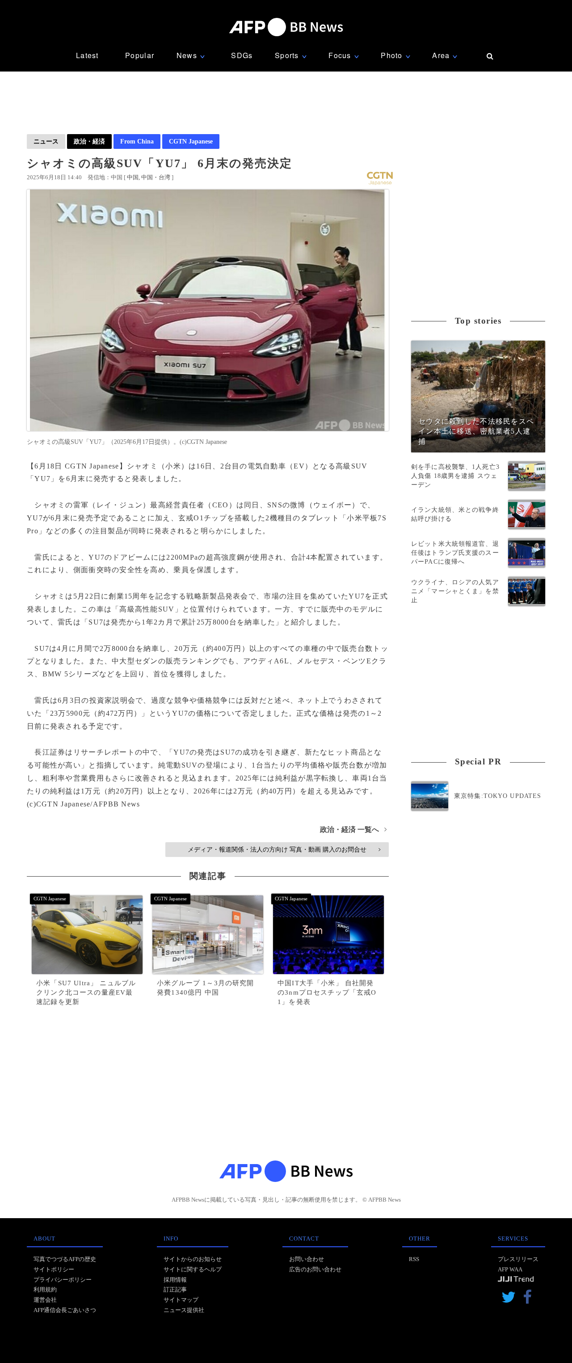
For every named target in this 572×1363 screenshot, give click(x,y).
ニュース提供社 (184, 1310)
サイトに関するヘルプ (193, 1269)
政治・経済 (89, 141)
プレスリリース (518, 1259)
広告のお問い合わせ (315, 1269)
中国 (133, 177)
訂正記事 (175, 1289)
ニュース (46, 141)
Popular (139, 55)
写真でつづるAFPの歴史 (65, 1259)
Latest (87, 55)
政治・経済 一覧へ (353, 829)
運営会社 (45, 1299)
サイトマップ (181, 1299)
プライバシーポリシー (63, 1279)
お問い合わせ (306, 1259)
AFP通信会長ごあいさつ (65, 1310)
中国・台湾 (155, 177)
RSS (414, 1259)
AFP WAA (510, 1269)
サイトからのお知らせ (193, 1259)
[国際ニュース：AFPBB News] (286, 27)
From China (137, 141)
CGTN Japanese (191, 141)
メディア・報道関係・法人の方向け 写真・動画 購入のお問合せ (284, 849)
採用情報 (175, 1279)
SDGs (241, 55)
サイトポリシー (54, 1269)
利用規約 (45, 1289)
